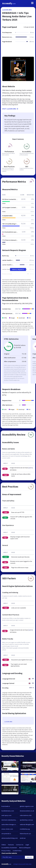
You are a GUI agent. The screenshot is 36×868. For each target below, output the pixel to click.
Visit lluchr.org (9, 109)
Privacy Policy (6, 851)
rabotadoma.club (25, 815)
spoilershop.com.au (26, 820)
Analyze (29, 857)
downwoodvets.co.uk (27, 811)
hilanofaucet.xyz (25, 833)
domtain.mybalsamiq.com (9, 820)
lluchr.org (7, 10)
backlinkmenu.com (7, 811)
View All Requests (18, 269)
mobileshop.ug (25, 829)
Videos (3, 845)
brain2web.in (5, 806)
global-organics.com (27, 806)
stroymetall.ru (6, 833)
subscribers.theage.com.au (9, 824)
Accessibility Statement (9, 848)
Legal (27, 845)
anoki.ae (22, 838)
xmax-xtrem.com (7, 829)
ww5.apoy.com (6, 815)
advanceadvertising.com (9, 838)
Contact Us (19, 845)
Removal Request (24, 848)
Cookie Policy (17, 851)
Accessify (9, 3)
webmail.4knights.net (27, 824)
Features (11, 845)
